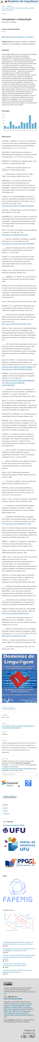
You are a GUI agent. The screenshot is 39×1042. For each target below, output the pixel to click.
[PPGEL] (19, 869)
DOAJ (18, 1004)
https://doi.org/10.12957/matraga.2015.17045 (16, 324)
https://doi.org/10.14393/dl (15, 825)
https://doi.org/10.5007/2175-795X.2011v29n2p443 (18, 206)
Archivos (9, 6)
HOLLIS (21, 1013)
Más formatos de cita (9, 774)
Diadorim (7, 1005)
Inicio (3, 6)
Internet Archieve (20, 1015)
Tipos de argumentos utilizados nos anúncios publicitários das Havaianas (17, 971)
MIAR (10, 1013)
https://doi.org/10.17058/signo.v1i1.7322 (18, 524)
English (5, 808)
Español (5, 811)
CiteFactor (22, 1005)
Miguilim (29, 1004)
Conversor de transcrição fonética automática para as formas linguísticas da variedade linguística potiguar (19, 957)
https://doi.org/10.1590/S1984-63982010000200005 (18, 380)
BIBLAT (20, 1007)
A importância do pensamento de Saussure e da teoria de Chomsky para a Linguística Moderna (18, 943)
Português (6, 813)
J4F (13, 1013)
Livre (16, 1013)
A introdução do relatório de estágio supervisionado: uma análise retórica (14, 964)
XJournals (7, 1015)
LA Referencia (26, 1011)
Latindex (23, 1004)
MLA (11, 1005)
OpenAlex (30, 1015)
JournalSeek (16, 1009)
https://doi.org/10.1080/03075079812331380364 (17, 367)
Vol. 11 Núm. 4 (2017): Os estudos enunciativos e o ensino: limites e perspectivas (18, 9)
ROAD (12, 1015)
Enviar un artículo (9, 797)
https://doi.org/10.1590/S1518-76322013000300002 (18, 244)
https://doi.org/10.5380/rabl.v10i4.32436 (15, 235)
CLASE (10, 1009)
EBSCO (13, 1004)
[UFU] (14, 832)
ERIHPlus (15, 1011)
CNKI (5, 1017)
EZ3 (20, 1011)
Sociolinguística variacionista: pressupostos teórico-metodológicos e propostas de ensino (19, 950)
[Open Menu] (2, 2)
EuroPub (14, 1007)
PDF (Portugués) (9, 708)
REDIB (16, 1005)
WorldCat (24, 1009)
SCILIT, (26, 1013)
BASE (5, 1009)
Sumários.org (27, 1007)
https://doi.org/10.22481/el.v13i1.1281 (14, 636)
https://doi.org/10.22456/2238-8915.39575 (15, 613)
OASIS (6, 1013)
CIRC (10, 1011)
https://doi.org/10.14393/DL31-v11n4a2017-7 (19, 37)
